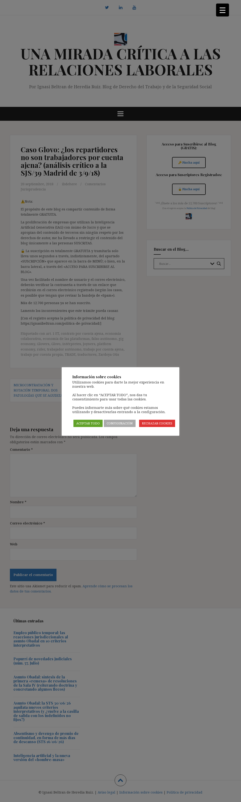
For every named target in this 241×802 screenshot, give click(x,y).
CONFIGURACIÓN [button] (120, 423)
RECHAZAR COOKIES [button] (157, 423)
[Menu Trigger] (222, 10)
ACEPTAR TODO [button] (88, 423)
